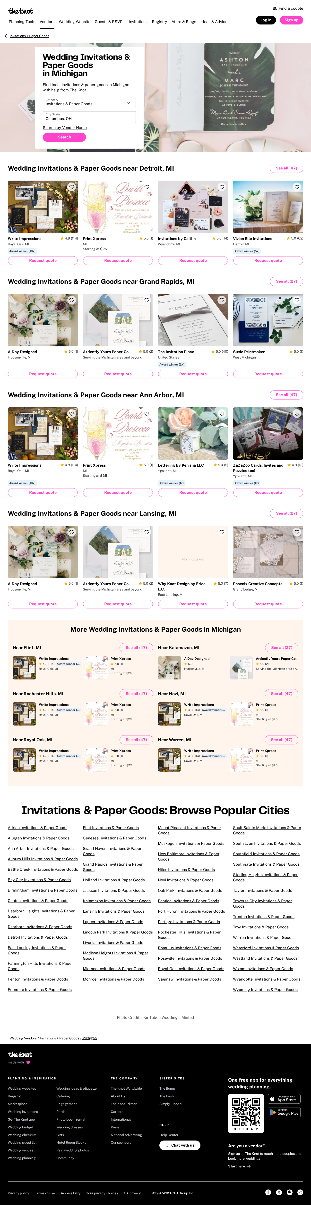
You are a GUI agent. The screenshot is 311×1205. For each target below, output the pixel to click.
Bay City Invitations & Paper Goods (39, 880)
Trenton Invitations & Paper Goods (263, 916)
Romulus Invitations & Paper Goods (189, 948)
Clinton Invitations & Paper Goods (38, 900)
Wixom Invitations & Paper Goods (263, 968)
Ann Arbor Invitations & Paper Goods (41, 848)
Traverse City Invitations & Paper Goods (262, 904)
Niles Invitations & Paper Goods (186, 869)
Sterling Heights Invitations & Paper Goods (265, 877)
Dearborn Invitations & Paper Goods (40, 927)
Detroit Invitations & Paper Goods (38, 937)
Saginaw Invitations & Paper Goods (189, 979)
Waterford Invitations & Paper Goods (266, 948)
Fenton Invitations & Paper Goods (38, 979)
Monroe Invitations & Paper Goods (113, 979)
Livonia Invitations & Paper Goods (113, 942)
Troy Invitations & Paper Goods (261, 927)
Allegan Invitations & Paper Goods (38, 838)
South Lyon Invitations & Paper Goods (267, 843)
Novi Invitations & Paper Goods (186, 880)
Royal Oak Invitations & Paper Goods (191, 968)
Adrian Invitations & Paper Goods (37, 827)
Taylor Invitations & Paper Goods (262, 890)
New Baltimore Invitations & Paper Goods (188, 857)
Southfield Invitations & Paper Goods (266, 854)
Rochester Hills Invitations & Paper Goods (189, 935)
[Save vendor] (71, 187)
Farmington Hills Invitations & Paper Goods (40, 966)
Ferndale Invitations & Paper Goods (40, 989)
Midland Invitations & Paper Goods (114, 968)
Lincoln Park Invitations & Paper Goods (118, 932)
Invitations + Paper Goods (29, 36)
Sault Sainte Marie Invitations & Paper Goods (267, 830)
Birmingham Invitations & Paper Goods (42, 890)
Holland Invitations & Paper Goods (114, 880)
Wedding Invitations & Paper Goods (91, 168)
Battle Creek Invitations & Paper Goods (43, 869)
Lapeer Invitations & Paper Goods (113, 921)
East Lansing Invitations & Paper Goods (37, 950)
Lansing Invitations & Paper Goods (114, 911)
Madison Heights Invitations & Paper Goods (115, 956)
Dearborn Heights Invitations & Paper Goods (41, 914)
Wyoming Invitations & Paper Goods (265, 989)
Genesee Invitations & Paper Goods (114, 838)
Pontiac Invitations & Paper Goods (188, 901)
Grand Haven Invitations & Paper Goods (112, 851)
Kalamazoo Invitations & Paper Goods (117, 901)
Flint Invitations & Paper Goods (111, 827)
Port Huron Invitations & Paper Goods (191, 911)
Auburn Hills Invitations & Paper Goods (43, 859)
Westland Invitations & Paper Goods (265, 958)
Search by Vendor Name (65, 127)
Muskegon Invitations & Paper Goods (191, 843)
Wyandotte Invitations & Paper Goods (266, 979)
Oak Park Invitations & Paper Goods (190, 890)
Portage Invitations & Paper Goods (189, 921)
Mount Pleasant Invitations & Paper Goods (189, 830)
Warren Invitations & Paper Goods (263, 937)
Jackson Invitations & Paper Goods (114, 890)
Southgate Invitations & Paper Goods (266, 864)
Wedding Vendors (23, 1038)
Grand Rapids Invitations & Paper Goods (113, 867)
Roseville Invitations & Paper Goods (190, 958)
